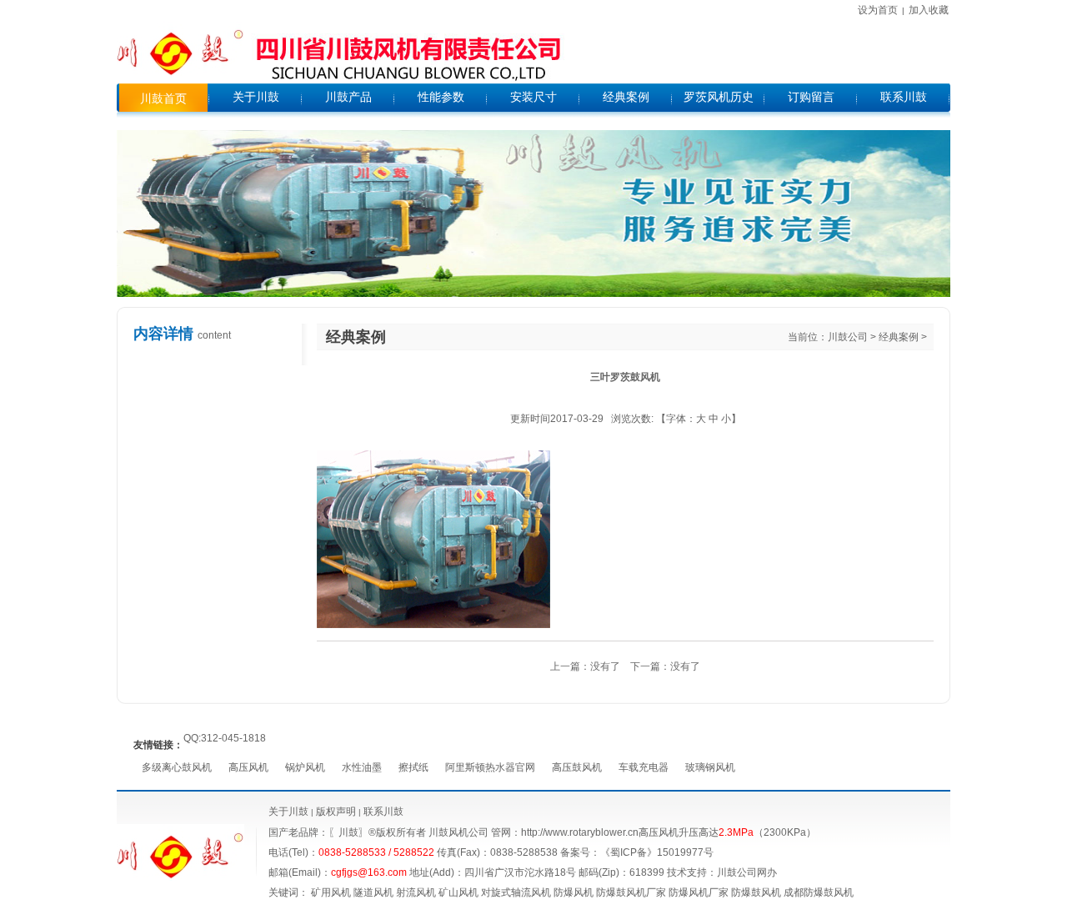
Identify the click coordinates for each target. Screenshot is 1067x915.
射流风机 (416, 892)
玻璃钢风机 (710, 767)
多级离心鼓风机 (177, 767)
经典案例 (899, 337)
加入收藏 (929, 10)
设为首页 (878, 10)
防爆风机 (574, 892)
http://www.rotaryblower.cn (580, 832)
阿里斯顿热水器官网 (490, 767)
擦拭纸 (413, 767)
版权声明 (336, 811)
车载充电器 (644, 767)
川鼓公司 (848, 337)
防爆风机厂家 (699, 892)
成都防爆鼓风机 (819, 892)
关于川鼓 (288, 811)
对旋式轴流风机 (516, 892)
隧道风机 (373, 892)
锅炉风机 (305, 767)
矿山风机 (458, 892)
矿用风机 (331, 892)
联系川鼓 (383, 811)
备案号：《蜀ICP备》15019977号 (637, 852)
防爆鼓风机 (756, 892)
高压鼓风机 (577, 767)
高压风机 (248, 767)
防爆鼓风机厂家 (631, 892)
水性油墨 (362, 767)
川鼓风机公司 (458, 832)
